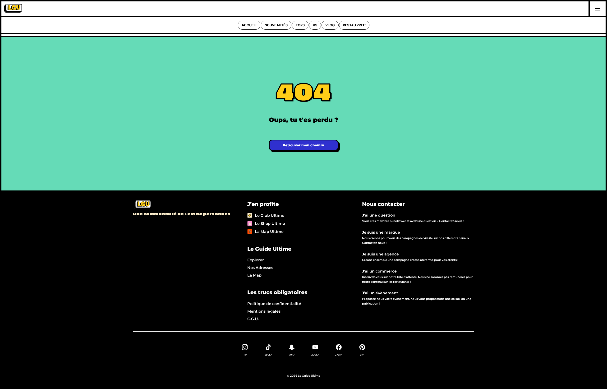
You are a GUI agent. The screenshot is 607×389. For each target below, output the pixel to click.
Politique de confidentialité (274, 303)
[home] (13, 8)
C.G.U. (253, 319)
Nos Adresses (260, 267)
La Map (254, 275)
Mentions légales (264, 311)
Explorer (255, 260)
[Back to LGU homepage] (142, 204)
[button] (597, 8)
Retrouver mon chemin (303, 145)
